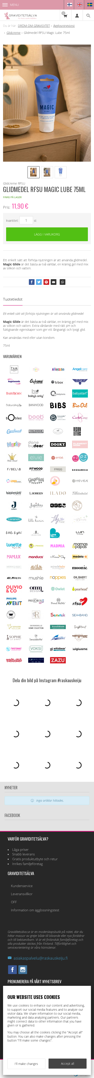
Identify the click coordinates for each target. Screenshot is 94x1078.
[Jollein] (14, 509)
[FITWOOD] (36, 471)
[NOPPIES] (58, 579)
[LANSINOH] (14, 521)
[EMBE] (58, 460)
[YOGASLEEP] (36, 661)
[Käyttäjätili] (77, 15)
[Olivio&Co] (14, 591)
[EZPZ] (80, 461)
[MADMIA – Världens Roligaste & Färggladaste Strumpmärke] (58, 546)
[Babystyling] (14, 406)
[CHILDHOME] (36, 432)
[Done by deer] (36, 447)
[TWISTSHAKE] (14, 650)
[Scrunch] (58, 616)
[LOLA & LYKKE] (36, 534)
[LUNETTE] (14, 548)
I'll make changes (26, 1064)
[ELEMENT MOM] (80, 447)
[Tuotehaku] (88, 15)
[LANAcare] (77, 509)
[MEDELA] (80, 558)
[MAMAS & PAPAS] (80, 548)
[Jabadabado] (80, 493)
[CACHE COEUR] (80, 421)
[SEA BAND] (80, 615)
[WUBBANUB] (14, 661)
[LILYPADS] (58, 523)
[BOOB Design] (36, 419)
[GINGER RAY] (36, 484)
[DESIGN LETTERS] (77, 435)
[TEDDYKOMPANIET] (80, 640)
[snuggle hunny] (80, 628)
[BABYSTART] (80, 396)
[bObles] (14, 420)
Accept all (67, 1063)
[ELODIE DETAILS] (12, 461)
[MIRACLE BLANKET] (58, 569)
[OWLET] (58, 590)
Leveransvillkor (22, 894)
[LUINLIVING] (80, 533)
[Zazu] (58, 662)
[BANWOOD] (36, 407)
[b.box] (58, 384)
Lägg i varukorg (47, 234)
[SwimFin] (58, 639)
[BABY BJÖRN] (14, 394)
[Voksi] (36, 652)
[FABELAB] (14, 470)
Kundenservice (22, 886)
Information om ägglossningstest (35, 910)
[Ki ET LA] (58, 507)
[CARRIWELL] (14, 433)
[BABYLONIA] (58, 395)
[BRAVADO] (58, 420)
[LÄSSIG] (36, 549)
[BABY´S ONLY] (36, 397)
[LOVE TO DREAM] (55, 537)
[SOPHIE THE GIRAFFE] (14, 639)
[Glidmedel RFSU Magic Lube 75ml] (47, 103)
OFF (14, 902)
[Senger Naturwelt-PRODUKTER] (14, 629)
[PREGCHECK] (36, 603)
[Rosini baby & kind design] (36, 618)
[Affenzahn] (58, 371)
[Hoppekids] (14, 494)
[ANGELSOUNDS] (14, 383)
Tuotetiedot (13, 299)
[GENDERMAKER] (14, 482)
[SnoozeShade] (58, 628)
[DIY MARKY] (14, 447)
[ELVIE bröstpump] (36, 460)
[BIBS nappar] (58, 407)
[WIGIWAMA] (80, 649)
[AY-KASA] (36, 383)
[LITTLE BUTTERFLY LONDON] (80, 522)
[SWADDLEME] (36, 639)
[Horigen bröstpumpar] (36, 495)
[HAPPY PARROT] (55, 485)
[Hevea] (80, 481)
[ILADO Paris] (58, 493)
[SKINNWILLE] (36, 629)
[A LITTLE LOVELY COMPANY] (36, 371)
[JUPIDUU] (36, 508)
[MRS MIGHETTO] (14, 580)
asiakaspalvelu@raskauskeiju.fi (41, 958)
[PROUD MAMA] (58, 604)
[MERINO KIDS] (14, 568)
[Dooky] (58, 445)
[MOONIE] (80, 568)
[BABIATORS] (80, 383)
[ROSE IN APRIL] (11, 618)
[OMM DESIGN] (36, 591)
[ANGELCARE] (80, 372)
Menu (14, 5)
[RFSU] (80, 605)
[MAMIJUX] (14, 558)
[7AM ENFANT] (14, 372)
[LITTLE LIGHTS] (14, 534)
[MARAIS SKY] (58, 558)
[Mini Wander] (36, 570)
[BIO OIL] (80, 407)
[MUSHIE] (36, 580)
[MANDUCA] (36, 557)
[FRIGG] (58, 471)
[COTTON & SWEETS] (58, 433)
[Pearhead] (80, 590)
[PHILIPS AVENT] (14, 604)
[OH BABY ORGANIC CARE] (80, 580)
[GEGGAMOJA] (80, 469)
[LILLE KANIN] (36, 522)
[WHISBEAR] (58, 650)
